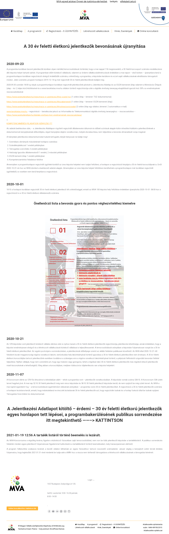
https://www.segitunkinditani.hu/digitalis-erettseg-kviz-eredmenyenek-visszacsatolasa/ (44, 115)
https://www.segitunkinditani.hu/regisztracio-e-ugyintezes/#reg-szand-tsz (39, 97)
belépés (114, 1)
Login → (91, 480)
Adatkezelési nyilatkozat (153, 530)
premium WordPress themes (53, 529)
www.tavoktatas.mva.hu (17, 111)
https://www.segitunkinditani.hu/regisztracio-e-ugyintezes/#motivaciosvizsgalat (41, 106)
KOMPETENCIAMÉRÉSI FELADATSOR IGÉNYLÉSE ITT (29, 123)
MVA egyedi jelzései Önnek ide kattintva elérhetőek (82, 1)
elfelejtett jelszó (128, 1)
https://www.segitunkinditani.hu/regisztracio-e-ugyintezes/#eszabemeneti (39, 102)
